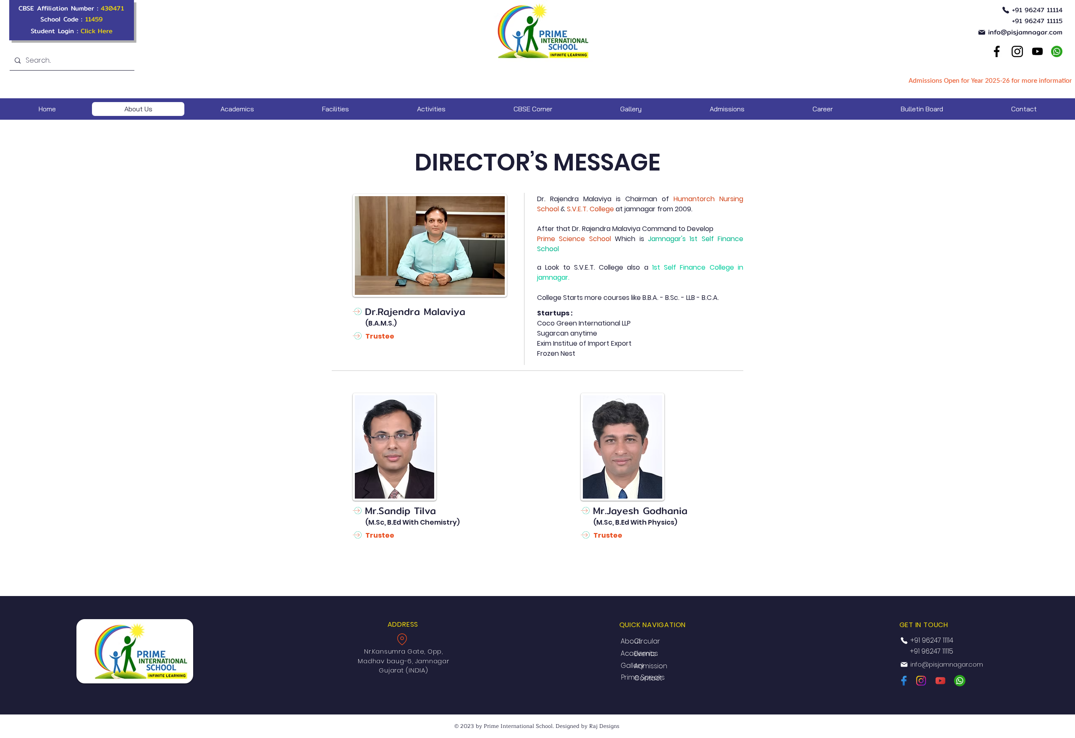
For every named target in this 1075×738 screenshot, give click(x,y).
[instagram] (921, 680)
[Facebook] (996, 51)
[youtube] (1037, 51)
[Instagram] (1017, 51)
